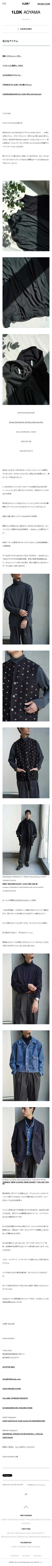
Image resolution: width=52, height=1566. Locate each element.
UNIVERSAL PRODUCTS (13, 1434)
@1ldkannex (46, 1537)
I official (39, 1434)
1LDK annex (23, 1421)
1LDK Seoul (26, 1523)
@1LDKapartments (23, 1533)
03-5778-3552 (9, 1367)
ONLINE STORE (43, 4)
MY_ (32, 1434)
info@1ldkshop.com (12, 1379)
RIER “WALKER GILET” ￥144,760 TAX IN (20, 884)
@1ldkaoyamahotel (8, 1537)
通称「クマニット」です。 (12, 56)
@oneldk (10, 1533)
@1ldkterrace (23, 1537)
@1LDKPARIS (34, 1537)
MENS (14, 1547)
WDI (41, 1562)
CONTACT (37, 1556)
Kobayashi (41, 1484)
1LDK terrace (13, 1519)
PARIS (22, 1519)
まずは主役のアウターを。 (12, 75)
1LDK (5, 1421)
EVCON (27, 1434)
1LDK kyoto (12, 1421)
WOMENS (22, 1547)
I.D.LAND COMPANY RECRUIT (15, 1398)
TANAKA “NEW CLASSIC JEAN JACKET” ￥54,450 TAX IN (26, 1182)
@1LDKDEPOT (38, 1533)
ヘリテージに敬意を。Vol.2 (13, 65)
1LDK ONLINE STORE (12, 1388)
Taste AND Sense (32, 1519)
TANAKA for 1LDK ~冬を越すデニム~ (17, 84)
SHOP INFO (26, 19)
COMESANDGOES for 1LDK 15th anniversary (22, 94)
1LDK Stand (8, 1437)
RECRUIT (26, 1556)
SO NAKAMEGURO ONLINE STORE (17, 1408)
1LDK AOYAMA (26, 13)
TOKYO (4, 1519)
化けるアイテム (10, 41)
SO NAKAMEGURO (37, 1421)
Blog (36, 1484)
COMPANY (14, 1556)
